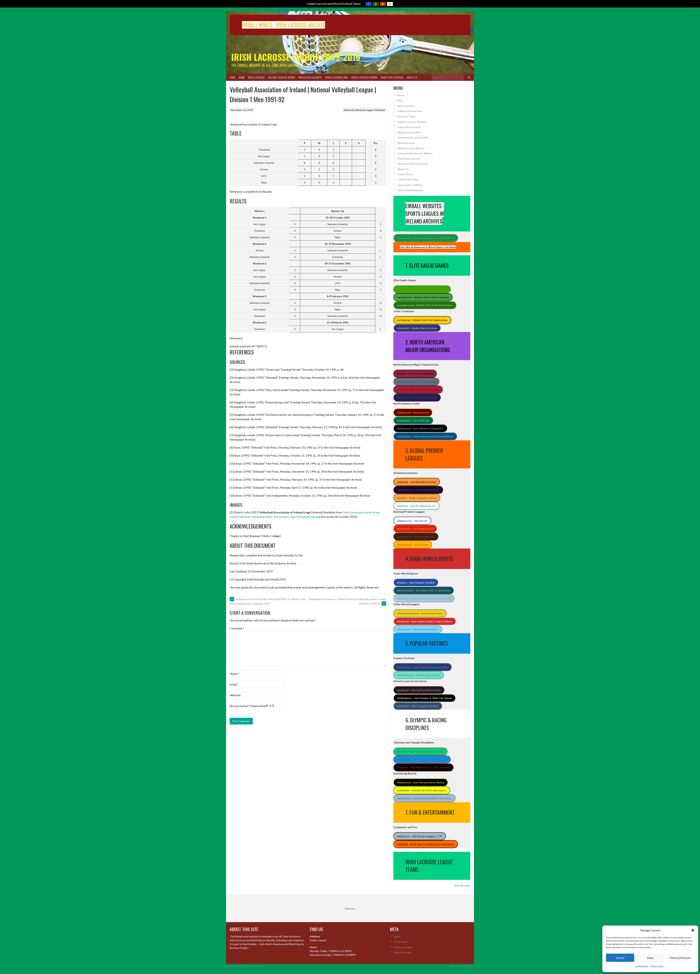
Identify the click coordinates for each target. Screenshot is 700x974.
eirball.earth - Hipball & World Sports (417, 629)
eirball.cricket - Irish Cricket (412, 544)
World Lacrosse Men (336, 77)
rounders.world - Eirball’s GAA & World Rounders (425, 305)
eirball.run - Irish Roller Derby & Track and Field (423, 767)
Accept (620, 957)
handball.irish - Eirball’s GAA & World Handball (423, 297)
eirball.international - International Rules (420, 613)
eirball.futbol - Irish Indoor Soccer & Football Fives (425, 436)
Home (232, 77)
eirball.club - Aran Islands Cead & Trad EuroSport (424, 621)
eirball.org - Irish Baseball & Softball (417, 397)
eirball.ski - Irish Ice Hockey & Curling (418, 389)
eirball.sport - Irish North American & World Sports (425, 237)
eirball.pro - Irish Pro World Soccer (416, 505)
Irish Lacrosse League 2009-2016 (295, 56)
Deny (650, 957)
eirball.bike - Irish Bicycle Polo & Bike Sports (421, 790)
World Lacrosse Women (364, 77)
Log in (397, 936)
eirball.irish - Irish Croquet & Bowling (417, 706)
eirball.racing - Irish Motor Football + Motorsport (424, 798)
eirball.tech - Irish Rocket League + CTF (419, 836)
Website (235, 695)
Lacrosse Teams (406, 116)
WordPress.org (402, 952)
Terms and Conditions (410, 184)
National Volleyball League (359, 109)
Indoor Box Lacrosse (310, 77)
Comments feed (403, 947)
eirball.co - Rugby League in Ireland (416, 497)
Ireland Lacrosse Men (409, 111)
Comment (237, 628)
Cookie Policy (641, 966)
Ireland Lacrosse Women (281, 77)
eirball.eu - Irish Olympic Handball (416, 582)
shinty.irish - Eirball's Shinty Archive (417, 328)
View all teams (462, 885)
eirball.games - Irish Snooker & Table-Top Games (424, 698)
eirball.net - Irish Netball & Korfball (416, 482)
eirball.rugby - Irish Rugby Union (415, 528)
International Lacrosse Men (413, 137)
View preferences (680, 957)
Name (234, 673)
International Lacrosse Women (415, 153)
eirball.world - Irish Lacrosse (413, 412)
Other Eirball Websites (410, 190)
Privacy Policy (657, 966)
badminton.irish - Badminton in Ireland (418, 675)
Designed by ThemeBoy (462, 966)
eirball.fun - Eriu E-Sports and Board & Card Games (425, 844)
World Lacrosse (406, 142)
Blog (241, 77)
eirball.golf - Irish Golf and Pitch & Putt (419, 690)
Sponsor (460, 57)
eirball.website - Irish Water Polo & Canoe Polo (423, 590)
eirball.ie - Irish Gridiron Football (415, 373)
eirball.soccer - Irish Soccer (412, 520)
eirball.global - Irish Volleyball (413, 420)
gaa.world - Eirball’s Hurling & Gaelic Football (422, 289)
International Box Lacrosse (412, 163)
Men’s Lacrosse (256, 77)
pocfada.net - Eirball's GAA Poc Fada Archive (422, 320)
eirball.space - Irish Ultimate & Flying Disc (420, 428)
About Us (412, 77)
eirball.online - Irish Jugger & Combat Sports (422, 759)
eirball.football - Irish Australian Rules (418, 489)
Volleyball (379, 109)
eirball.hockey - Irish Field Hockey (416, 536)
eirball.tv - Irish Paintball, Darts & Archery (420, 751)
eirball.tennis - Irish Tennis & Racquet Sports (422, 667)
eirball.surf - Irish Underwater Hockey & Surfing (424, 598)
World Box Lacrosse (392, 77)
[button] (693, 930)
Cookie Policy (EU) (407, 179)
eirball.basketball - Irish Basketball (416, 381)
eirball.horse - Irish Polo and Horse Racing (420, 782)
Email (234, 684)
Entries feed (401, 941)
